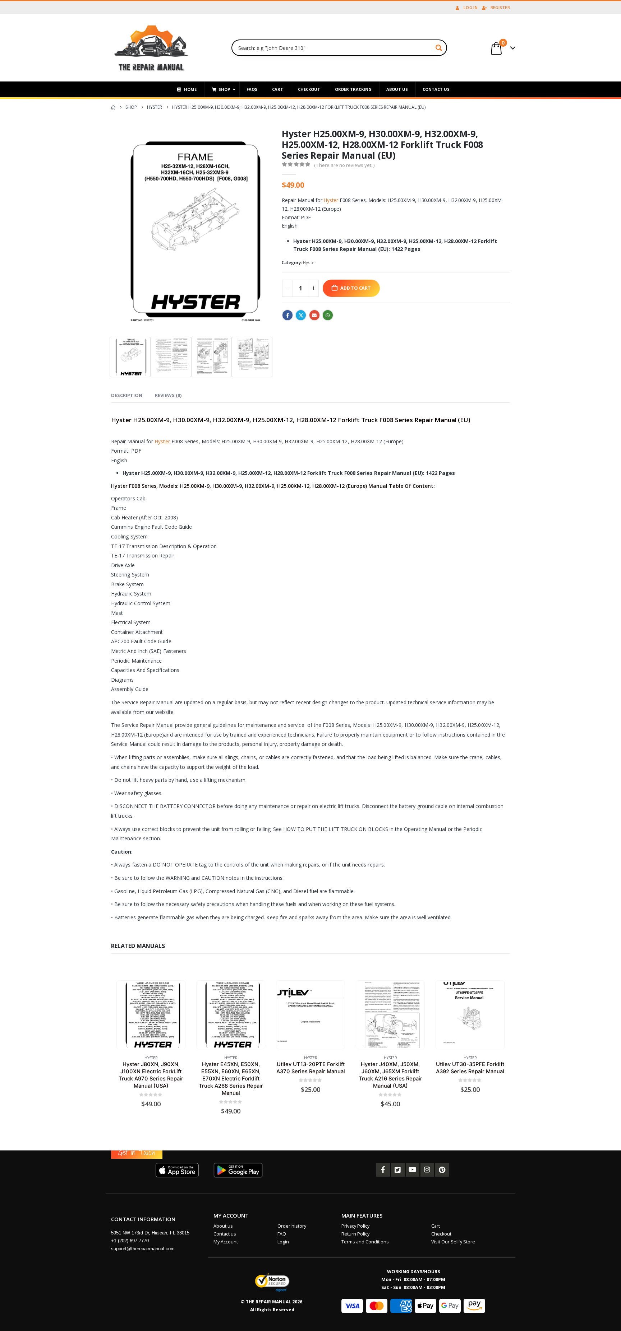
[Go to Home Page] (113, 107)
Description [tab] (126, 395)
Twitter (301, 315)
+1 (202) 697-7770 (130, 1240)
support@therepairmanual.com (143, 1248)
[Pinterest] (442, 1170)
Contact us (224, 1234)
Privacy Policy (355, 1226)
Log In (471, 7)
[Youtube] (412, 1170)
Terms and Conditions (365, 1242)
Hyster (330, 200)
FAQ (281, 1234)
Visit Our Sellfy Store (453, 1242)
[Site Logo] (151, 48)
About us (223, 1226)
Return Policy (355, 1234)
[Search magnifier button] (438, 47)
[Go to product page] (151, 1015)
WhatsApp (328, 315)
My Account (225, 1242)
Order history (291, 1226)
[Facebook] (383, 1170)
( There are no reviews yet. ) (344, 165)
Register (500, 7)
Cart (435, 1226)
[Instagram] (427, 1170)
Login (283, 1242)
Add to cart (355, 288)
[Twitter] (398, 1170)
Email (314, 315)
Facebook (287, 315)
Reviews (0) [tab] (168, 395)
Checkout (441, 1234)
